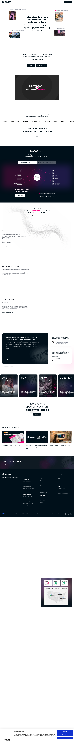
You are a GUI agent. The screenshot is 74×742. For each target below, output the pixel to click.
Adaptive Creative (27, 486)
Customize (64, 734)
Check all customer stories (7, 366)
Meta (41, 485)
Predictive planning (27, 481)
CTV (11, 351)
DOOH (41, 478)
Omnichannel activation (28, 484)
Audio (41, 480)
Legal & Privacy (16, 513)
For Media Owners (27, 494)
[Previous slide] (3, 386)
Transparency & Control (28, 490)
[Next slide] (71, 386)
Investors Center (61, 488)
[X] (71, 514)
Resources (42, 495)
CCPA (22, 513)
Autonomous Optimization (29, 488)
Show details (16, 739)
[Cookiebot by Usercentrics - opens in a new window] (7, 740)
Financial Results (61, 490)
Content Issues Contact (42, 513)
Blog (41, 497)
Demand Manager (27, 501)
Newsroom (42, 504)
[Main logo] (6, 2)
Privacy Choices (7, 513)
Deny (65, 737)
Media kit (59, 483)
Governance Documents (62, 493)
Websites (42, 489)
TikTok (41, 487)
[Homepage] (6, 474)
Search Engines (43, 492)
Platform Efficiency (27, 505)
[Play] (12, 15)
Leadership (59, 478)
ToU (27, 513)
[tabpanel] (37, 192)
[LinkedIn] (65, 514)
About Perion (60, 476)
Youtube (42, 483)
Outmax (7, 351)
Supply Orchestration (27, 496)
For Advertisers (26, 479)
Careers (59, 480)
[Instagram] (68, 514)
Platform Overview (27, 476)
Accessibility (32, 513)
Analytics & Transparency (28, 503)
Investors (59, 486)
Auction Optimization (27, 498)
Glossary (42, 502)
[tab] (18, 136)
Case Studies (43, 500)
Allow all (65, 731)
